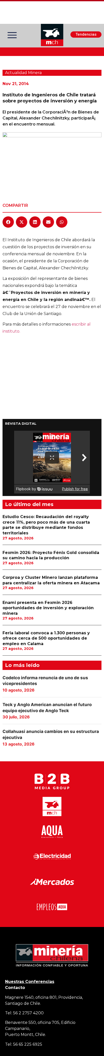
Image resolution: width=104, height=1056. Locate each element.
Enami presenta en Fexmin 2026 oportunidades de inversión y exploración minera (48, 608)
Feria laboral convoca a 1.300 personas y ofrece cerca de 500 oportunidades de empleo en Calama (46, 638)
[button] (8, 222)
